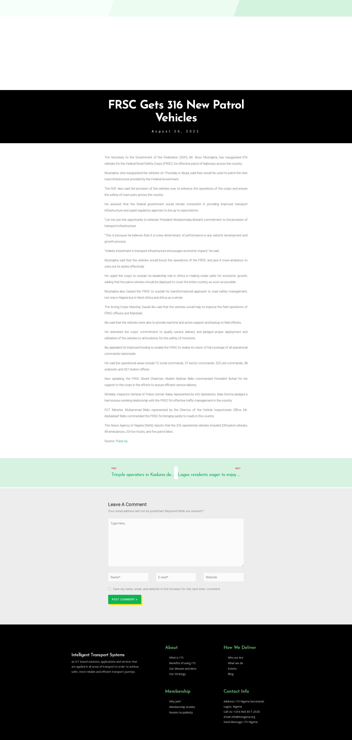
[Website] (223, 578)
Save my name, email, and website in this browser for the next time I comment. (167, 589)
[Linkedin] (80, 681)
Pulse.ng (121, 441)
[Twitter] (73, 681)
